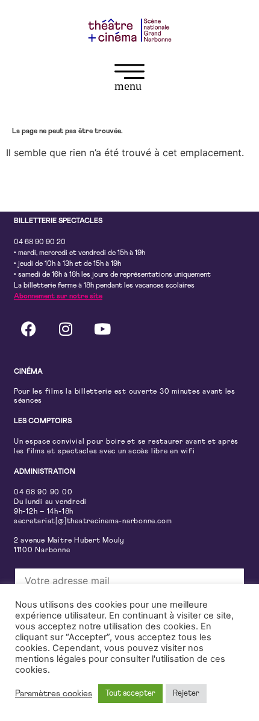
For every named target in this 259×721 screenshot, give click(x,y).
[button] (129, 79)
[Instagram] (66, 329)
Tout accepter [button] (130, 693)
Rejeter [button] (186, 693)
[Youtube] (102, 329)
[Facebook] (29, 329)
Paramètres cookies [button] (53, 693)
